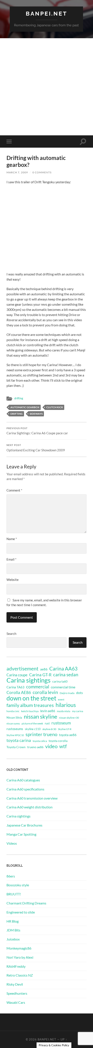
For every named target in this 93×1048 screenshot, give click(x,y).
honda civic (12, 711)
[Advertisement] (46, 86)
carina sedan (65, 674)
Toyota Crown (16, 747)
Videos (11, 843)
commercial (37, 686)
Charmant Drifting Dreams (26, 903)
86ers (10, 876)
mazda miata (63, 711)
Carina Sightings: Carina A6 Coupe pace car (37, 431)
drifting (18, 398)
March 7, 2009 (17, 172)
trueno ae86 (35, 747)
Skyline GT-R (64, 729)
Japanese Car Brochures (24, 825)
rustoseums (14, 729)
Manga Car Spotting (21, 834)
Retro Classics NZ (19, 975)
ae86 (44, 669)
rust (47, 723)
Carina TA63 (15, 687)
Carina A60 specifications (25, 789)
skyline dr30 (49, 729)
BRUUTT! (13, 894)
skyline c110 (33, 729)
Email (11, 559)
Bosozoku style (17, 885)
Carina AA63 (63, 668)
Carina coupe (16, 675)
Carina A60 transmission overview (32, 798)
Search (11, 633)
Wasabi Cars (15, 1002)
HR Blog (12, 921)
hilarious (66, 704)
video (51, 746)
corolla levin (45, 692)
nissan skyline (40, 716)
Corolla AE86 (18, 692)
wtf (63, 746)
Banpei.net (46, 13)
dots (79, 693)
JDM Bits (13, 930)
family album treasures (30, 705)
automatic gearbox (24, 407)
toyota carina (18, 740)
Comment (14, 490)
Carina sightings (28, 680)
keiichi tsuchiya (29, 711)
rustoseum (61, 723)
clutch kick (54, 407)
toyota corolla (58, 741)
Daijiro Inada (67, 693)
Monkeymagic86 (18, 948)
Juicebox (13, 939)
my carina (77, 711)
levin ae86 (47, 711)
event (61, 699)
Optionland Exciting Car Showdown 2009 (35, 448)
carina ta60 (59, 681)
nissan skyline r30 (69, 717)
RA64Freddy (16, 966)
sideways (36, 413)
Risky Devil (14, 984)
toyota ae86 (68, 735)
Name (11, 539)
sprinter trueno (41, 734)
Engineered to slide (20, 912)
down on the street (31, 698)
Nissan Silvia (14, 717)
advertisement (22, 668)
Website (12, 580)
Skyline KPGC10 (15, 735)
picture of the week (32, 723)
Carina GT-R (40, 674)
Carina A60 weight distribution (29, 807)
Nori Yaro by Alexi (19, 957)
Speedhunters (16, 993)
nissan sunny (13, 723)
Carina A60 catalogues (23, 780)
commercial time (63, 687)
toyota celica (40, 741)
